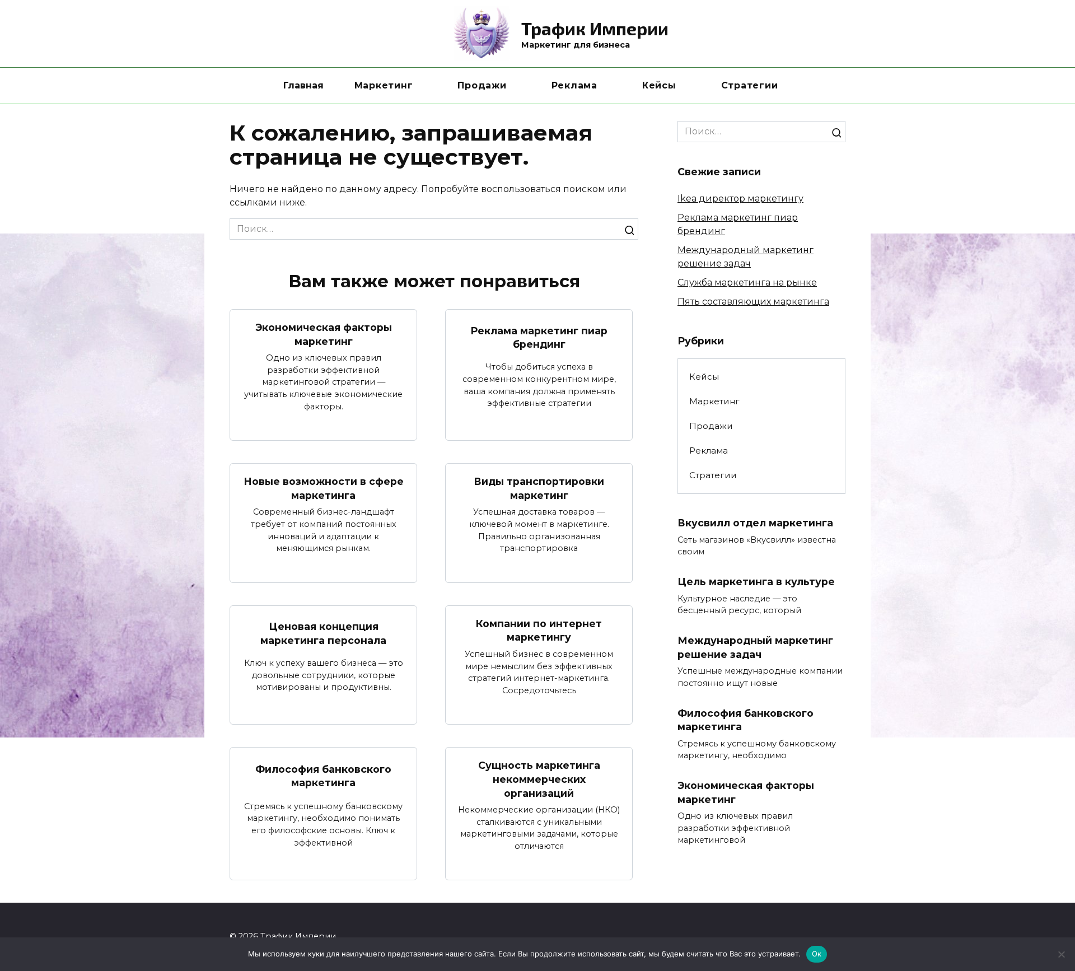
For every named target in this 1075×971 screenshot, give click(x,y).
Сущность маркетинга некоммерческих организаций (539, 779)
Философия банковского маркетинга (323, 775)
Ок (817, 953)
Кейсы (659, 85)
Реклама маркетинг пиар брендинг (538, 337)
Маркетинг (383, 85)
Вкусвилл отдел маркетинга (755, 523)
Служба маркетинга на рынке (747, 282)
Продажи (481, 85)
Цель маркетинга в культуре (756, 581)
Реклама (574, 85)
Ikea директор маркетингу (740, 198)
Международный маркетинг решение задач (755, 647)
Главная (303, 85)
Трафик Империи (595, 28)
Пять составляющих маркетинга (753, 301)
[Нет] (1061, 954)
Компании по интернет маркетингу (539, 630)
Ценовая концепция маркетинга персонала (323, 633)
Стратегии (749, 85)
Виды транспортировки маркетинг (539, 488)
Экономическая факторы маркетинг (323, 334)
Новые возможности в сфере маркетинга (324, 488)
